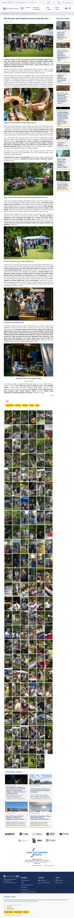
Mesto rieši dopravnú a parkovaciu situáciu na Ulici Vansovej (62, 36)
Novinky (12, 13)
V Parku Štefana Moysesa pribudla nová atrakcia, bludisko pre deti (62, 186)
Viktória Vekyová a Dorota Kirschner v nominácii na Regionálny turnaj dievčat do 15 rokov (63, 55)
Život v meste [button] (57, 8)
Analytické (9, 907)
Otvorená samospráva (27, 885)
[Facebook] (66, 8)
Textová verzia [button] (48, 2)
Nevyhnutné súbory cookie (14, 905)
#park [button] (37, 405)
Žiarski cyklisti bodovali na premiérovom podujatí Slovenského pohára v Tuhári (62, 163)
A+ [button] (43, 2)
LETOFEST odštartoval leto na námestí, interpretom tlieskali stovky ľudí (40, 790)
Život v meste (24, 889)
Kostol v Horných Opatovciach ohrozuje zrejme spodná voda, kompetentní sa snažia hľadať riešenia (62, 98)
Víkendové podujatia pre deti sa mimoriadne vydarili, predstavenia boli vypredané (40, 817)
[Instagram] (69, 8)
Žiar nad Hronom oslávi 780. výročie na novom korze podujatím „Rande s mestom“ (15, 817)
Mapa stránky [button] (58, 2)
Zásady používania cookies (16, 915)
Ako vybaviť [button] (49, 8)
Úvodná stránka (6, 13)
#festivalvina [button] (9, 405)
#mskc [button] (31, 405)
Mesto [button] (28, 7)
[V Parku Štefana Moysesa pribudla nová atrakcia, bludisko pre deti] (63, 181)
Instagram (60, 882)
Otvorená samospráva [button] (36, 8)
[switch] (5, 907)
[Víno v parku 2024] (8, 417)
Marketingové (10, 909)
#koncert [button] (17, 405)
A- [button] (39, 2)
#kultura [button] (25, 405)
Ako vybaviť (24, 887)
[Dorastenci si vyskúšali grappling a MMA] (63, 138)
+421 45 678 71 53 (45, 882)
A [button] (41, 2)
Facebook (60, 880)
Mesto (22, 882)
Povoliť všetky (8, 912)
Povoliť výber (18, 912)
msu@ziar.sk (43, 880)
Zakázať (26, 912)
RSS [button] (53, 2)
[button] (31, 8)
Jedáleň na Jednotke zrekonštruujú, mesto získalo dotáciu (62, 78)
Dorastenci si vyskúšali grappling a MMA (62, 144)
